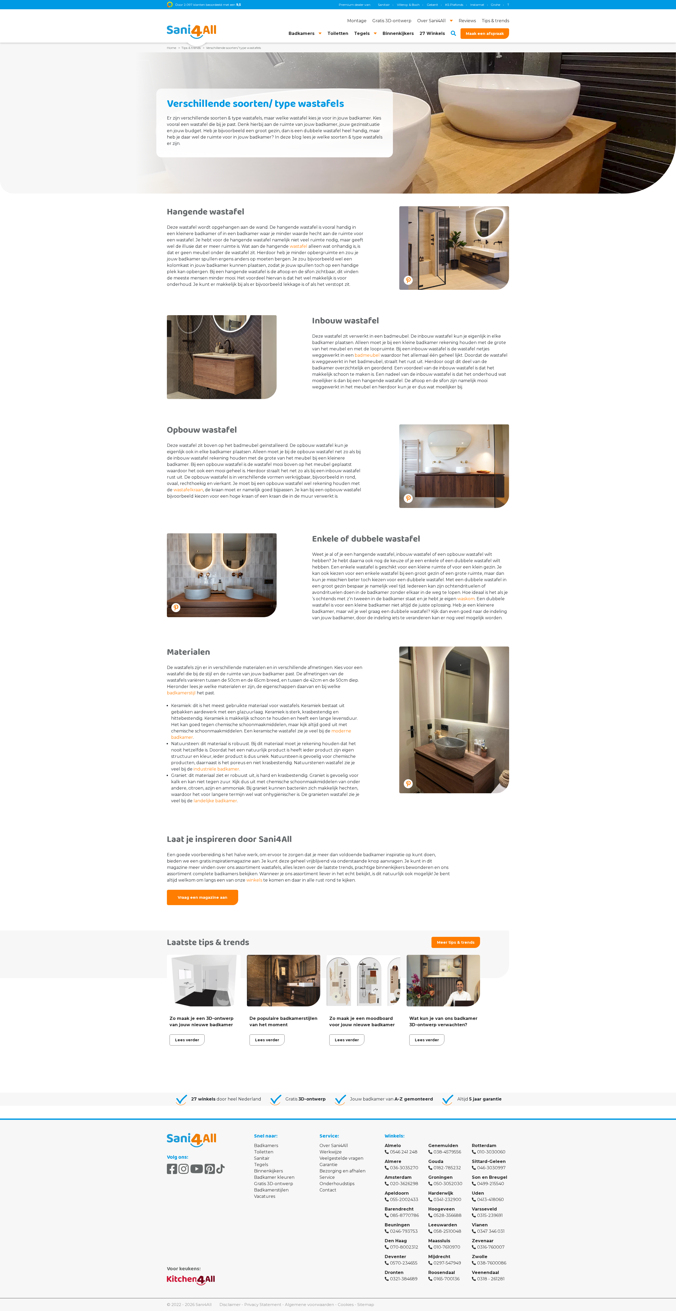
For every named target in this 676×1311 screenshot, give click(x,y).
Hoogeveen (441, 1209)
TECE (459, 5)
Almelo (393, 1145)
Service (327, 1177)
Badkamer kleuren (274, 1177)
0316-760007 (491, 1247)
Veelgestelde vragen (341, 1158)
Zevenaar (483, 1240)
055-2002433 (404, 1199)
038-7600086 (491, 1263)
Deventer (395, 1256)
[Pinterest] (210, 1169)
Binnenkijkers (268, 1171)
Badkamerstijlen (271, 1190)
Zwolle (479, 1256)
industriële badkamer (216, 769)
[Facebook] (172, 1169)
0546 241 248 (403, 1151)
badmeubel (367, 355)
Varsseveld (484, 1209)
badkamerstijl (181, 692)
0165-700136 (446, 1278)
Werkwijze (331, 1151)
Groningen (440, 1177)
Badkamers (266, 1145)
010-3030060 (491, 1151)
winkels (254, 880)
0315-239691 (490, 1215)
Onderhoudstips (337, 1183)
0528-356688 (448, 1215)
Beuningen (397, 1224)
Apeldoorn (397, 1193)
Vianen (480, 1224)
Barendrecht (399, 1209)
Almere (393, 1161)
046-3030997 (491, 1167)
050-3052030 (448, 1183)
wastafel (298, 246)
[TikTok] (220, 1169)
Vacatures (264, 1196)
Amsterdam (398, 1177)
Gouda (435, 1161)
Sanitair (262, 1158)
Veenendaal (485, 1272)
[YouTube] (196, 1169)
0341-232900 (447, 1199)
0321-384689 (403, 1278)
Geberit (380, 5)
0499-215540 (490, 1183)
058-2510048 (447, 1231)
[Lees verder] (204, 1001)
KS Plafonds (402, 5)
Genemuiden (443, 1145)
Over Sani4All (334, 1145)
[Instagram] (184, 1169)
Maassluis (439, 1240)
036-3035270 (404, 1167)
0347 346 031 (491, 1231)
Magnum (477, 5)
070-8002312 (404, 1247)
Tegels (261, 1164)
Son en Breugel (489, 1177)
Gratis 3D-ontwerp (273, 1183)
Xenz (496, 5)
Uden (478, 1193)
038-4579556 (447, 1151)
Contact (328, 1190)
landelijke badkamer (215, 800)
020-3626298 (404, 1183)
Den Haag (396, 1240)
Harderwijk (440, 1193)
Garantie (328, 1164)
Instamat (425, 5)
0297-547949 (447, 1263)
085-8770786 (404, 1215)
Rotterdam (484, 1145)
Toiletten (263, 1151)
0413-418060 (490, 1199)
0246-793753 (404, 1231)
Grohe (443, 5)
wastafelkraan (188, 489)
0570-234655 (403, 1263)
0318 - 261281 (491, 1278)
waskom (466, 598)
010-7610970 (447, 1247)
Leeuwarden (442, 1224)
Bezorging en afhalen (342, 1171)
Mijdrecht (439, 1256)
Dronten (394, 1272)
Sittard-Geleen (489, 1161)
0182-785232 (447, 1167)
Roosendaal (441, 1272)
